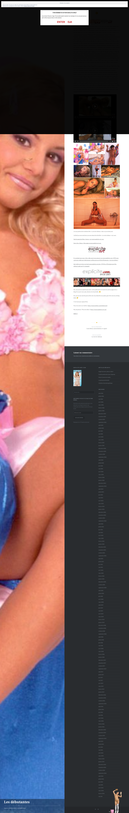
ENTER (61, 21)
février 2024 (101, 477)
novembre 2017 (102, 663)
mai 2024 (100, 468)
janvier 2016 (101, 726)
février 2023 (101, 506)
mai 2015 (100, 750)
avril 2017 (100, 683)
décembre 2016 (102, 694)
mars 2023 (101, 503)
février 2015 (101, 758)
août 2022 (100, 523)
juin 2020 (100, 596)
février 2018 (101, 654)
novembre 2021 (102, 550)
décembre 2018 (102, 625)
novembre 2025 (102, 416)
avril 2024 (100, 471)
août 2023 (100, 489)
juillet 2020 (101, 593)
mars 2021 (101, 573)
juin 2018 (100, 642)
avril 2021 (100, 570)
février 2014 (101, 793)
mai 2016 (100, 715)
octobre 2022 (101, 518)
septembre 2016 (102, 703)
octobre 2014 (101, 770)
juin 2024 (100, 465)
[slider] (94, 141)
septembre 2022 (102, 520)
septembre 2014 (102, 773)
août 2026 (100, 393)
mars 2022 (101, 538)
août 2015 (100, 741)
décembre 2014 (102, 764)
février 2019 (101, 619)
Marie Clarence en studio (104, 377)
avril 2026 (100, 402)
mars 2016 (101, 721)
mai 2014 (100, 784)
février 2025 (101, 442)
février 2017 (101, 689)
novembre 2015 (102, 732)
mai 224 (100, 796)
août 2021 (100, 558)
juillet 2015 (101, 744)
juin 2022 (100, 529)
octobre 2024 (101, 454)
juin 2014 (100, 781)
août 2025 (100, 425)
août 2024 (100, 460)
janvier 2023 (101, 509)
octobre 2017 (101, 666)
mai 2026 (100, 399)
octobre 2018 (101, 631)
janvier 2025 (101, 445)
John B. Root (12, 808)
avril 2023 (100, 500)
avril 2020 (100, 599)
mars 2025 (101, 439)
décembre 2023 (102, 483)
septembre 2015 (102, 738)
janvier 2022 (101, 544)
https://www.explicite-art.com (98, 309)
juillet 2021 (101, 561)
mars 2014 (101, 790)
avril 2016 (100, 718)
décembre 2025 (102, 413)
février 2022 (101, 541)
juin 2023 (100, 494)
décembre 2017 (102, 660)
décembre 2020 (102, 581)
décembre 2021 (102, 547)
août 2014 (100, 776)
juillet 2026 (101, 396)
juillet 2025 (101, 428)
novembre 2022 (102, 515)
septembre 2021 (102, 555)
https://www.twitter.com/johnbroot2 (97, 305)
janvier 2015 (101, 761)
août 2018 (100, 637)
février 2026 (101, 407)
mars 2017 (101, 686)
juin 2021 (100, 564)
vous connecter (82, 356)
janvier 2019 (101, 622)
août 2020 (100, 590)
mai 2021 (100, 567)
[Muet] (112, 141)
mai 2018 (100, 645)
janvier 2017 (101, 692)
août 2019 (100, 605)
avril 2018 (100, 648)
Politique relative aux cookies (29, 6)
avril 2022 (100, 535)
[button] (81, 154)
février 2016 (101, 724)
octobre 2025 (101, 419)
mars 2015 (101, 755)
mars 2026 (101, 405)
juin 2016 (100, 712)
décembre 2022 (102, 512)
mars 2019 (101, 616)
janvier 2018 (101, 657)
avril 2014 (100, 787)
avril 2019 (100, 613)
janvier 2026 (101, 410)
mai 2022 (100, 532)
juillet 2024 (101, 463)
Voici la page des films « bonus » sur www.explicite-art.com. (89, 239)
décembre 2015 (102, 729)
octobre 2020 (101, 584)
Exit (70, 21)
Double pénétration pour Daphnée (106, 374)
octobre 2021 (101, 552)
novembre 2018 (102, 628)
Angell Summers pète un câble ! (105, 371)
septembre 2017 (102, 668)
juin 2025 (100, 431)
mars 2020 (101, 602)
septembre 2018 (102, 634)
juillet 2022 (101, 526)
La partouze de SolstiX (103, 380)
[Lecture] (75, 141)
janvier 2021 (101, 579)
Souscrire (79, 417)
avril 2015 (100, 753)
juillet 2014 (101, 779)
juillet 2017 (101, 674)
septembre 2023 (102, 486)
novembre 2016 (102, 697)
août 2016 (100, 706)
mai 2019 (100, 610)
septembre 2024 (102, 457)
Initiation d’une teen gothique (105, 383)
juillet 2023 (101, 492)
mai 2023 (100, 497)
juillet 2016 (101, 709)
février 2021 (101, 576)
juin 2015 (100, 747)
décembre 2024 (102, 448)
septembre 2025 (102, 422)
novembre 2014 (102, 767)
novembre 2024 (102, 451)
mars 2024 (101, 474)
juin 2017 (100, 677)
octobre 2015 (101, 735)
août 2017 (100, 671)
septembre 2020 (102, 587)
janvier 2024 (101, 480)
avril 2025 (100, 436)
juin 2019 (100, 607)
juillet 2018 (101, 639)
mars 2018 (101, 651)
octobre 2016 (101, 700)
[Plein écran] (114, 141)
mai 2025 (100, 434)
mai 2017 (100, 680)
